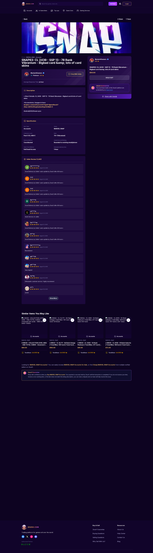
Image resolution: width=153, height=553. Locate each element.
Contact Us (121, 537)
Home (23, 57)
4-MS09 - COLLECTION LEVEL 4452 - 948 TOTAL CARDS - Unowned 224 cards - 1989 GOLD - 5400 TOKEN (34, 345)
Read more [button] (109, 90)
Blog (118, 541)
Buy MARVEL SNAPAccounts (56, 374)
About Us (120, 529)
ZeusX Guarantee (98, 529)
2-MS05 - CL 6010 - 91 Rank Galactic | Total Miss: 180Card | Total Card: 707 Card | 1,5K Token (118, 345)
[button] (120, 4)
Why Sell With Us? (99, 541)
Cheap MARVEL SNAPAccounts (104, 365)
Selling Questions (98, 537)
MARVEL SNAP (26, 340)
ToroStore (28, 352)
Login (127, 4)
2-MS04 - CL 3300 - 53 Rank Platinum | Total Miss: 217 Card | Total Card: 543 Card (89, 345)
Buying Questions (98, 533)
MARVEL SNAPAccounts (38, 365)
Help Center (121, 533)
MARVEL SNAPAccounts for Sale (75, 365)
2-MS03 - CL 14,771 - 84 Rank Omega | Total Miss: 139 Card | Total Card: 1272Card (62, 345)
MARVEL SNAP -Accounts (33, 57)
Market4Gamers (36, 73)
